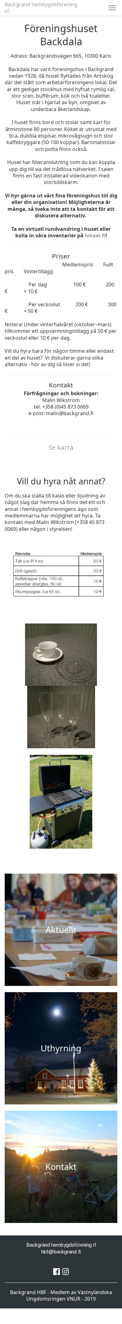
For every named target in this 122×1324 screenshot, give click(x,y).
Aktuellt (61, 929)
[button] (112, 8)
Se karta (61, 447)
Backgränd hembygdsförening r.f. (41, 7)
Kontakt (61, 1166)
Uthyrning (61, 1048)
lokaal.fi (95, 235)
